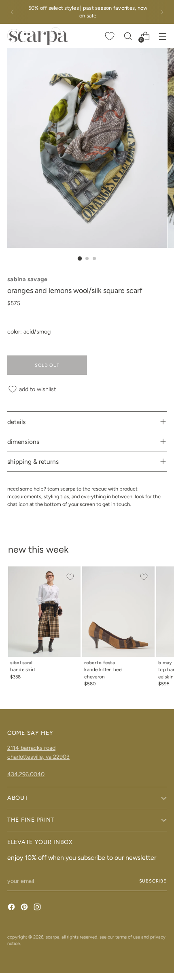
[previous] (12, 12)
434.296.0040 (26, 774)
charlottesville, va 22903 (38, 756)
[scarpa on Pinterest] (25, 908)
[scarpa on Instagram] (38, 908)
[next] (162, 12)
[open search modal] (127, 36)
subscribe (153, 881)
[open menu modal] (162, 36)
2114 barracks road (31, 747)
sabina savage (27, 279)
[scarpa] (37, 36)
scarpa (52, 937)
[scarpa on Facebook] (12, 908)
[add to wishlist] (70, 577)
